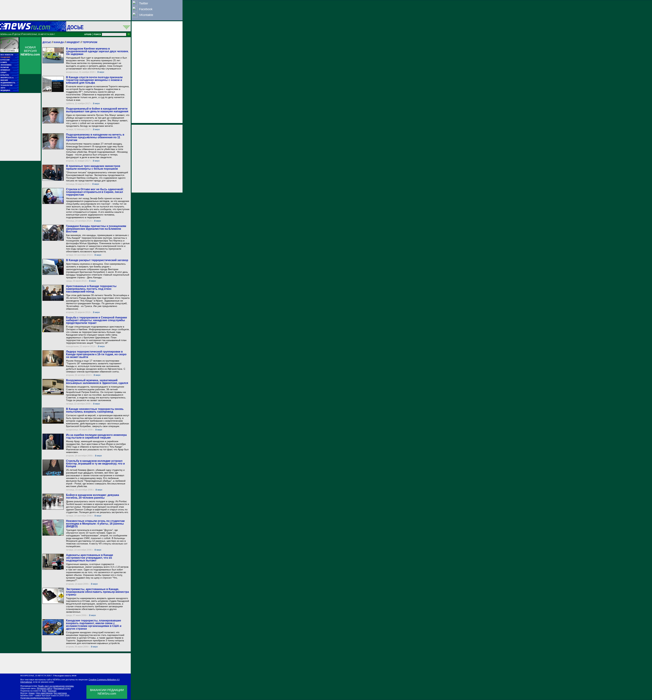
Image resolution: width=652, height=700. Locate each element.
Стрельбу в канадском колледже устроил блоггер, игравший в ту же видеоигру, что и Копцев (95, 463)
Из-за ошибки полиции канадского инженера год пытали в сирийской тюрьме (96, 436)
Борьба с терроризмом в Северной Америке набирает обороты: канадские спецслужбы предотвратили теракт (96, 320)
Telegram (52, 691)
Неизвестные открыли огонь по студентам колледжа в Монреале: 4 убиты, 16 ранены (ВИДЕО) (95, 523)
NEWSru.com (6, 34)
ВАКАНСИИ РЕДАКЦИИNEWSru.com (107, 691)
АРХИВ (88, 34)
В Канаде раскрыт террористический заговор (97, 260)
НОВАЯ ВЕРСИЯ (30, 51)
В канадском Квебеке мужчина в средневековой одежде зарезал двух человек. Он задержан (97, 51)
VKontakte (146, 15)
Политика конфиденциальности (35, 698)
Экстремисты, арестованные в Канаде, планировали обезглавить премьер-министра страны (97, 592)
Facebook (145, 9)
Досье (46, 42)
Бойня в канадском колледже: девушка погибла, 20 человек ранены (92, 496)
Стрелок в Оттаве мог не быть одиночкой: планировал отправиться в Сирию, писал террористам (95, 192)
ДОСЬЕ (75, 27)
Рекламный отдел (62, 688)
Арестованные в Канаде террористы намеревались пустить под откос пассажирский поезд (91, 289)
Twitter (143, 3)
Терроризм (90, 42)
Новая (32, 693)
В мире (100, 72)
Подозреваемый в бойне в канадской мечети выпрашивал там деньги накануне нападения (97, 110)
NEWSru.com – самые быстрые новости (39, 695)
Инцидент (73, 42)
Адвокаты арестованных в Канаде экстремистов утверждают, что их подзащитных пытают (89, 558)
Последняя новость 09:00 (65, 676)
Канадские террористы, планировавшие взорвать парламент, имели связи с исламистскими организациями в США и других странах (93, 624)
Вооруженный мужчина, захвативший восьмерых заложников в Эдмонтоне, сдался (97, 381)
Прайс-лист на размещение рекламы (56, 686)
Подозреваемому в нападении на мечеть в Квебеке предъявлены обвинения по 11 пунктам (95, 137)
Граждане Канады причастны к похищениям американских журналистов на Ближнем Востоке (96, 229)
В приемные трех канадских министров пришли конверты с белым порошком (93, 167)
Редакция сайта (44, 688)
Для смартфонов (44, 693)
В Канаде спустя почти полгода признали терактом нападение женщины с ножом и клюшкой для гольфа (94, 80)
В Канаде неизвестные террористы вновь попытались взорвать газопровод (95, 410)
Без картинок (60, 693)
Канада (59, 42)
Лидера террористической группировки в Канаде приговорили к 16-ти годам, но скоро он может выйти (96, 354)
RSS (44, 691)
